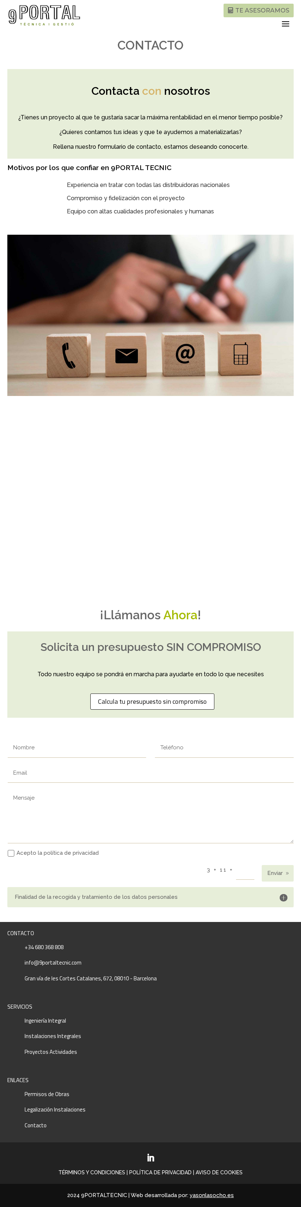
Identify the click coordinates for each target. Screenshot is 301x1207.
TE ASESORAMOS (262, 10)
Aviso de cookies (219, 1172)
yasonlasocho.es (212, 1195)
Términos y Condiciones (91, 1172)
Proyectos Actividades (51, 1052)
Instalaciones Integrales (53, 1036)
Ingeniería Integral (45, 1020)
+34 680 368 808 (44, 947)
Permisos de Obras (47, 1094)
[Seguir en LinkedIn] (150, 1158)
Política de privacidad (160, 1172)
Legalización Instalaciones (55, 1109)
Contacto (36, 1125)
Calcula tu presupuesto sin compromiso (152, 701)
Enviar (275, 873)
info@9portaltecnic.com (53, 962)
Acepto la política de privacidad (58, 853)
